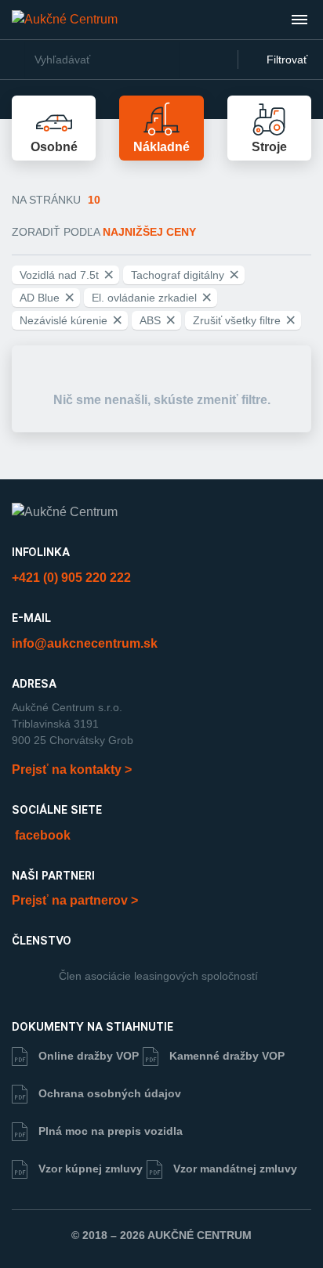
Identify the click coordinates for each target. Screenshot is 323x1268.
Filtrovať (285, 59)
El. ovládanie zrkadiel (152, 297)
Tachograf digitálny (185, 275)
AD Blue (47, 297)
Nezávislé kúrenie (71, 320)
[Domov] (65, 19)
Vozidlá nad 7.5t (67, 275)
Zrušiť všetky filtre (244, 320)
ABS (158, 320)
